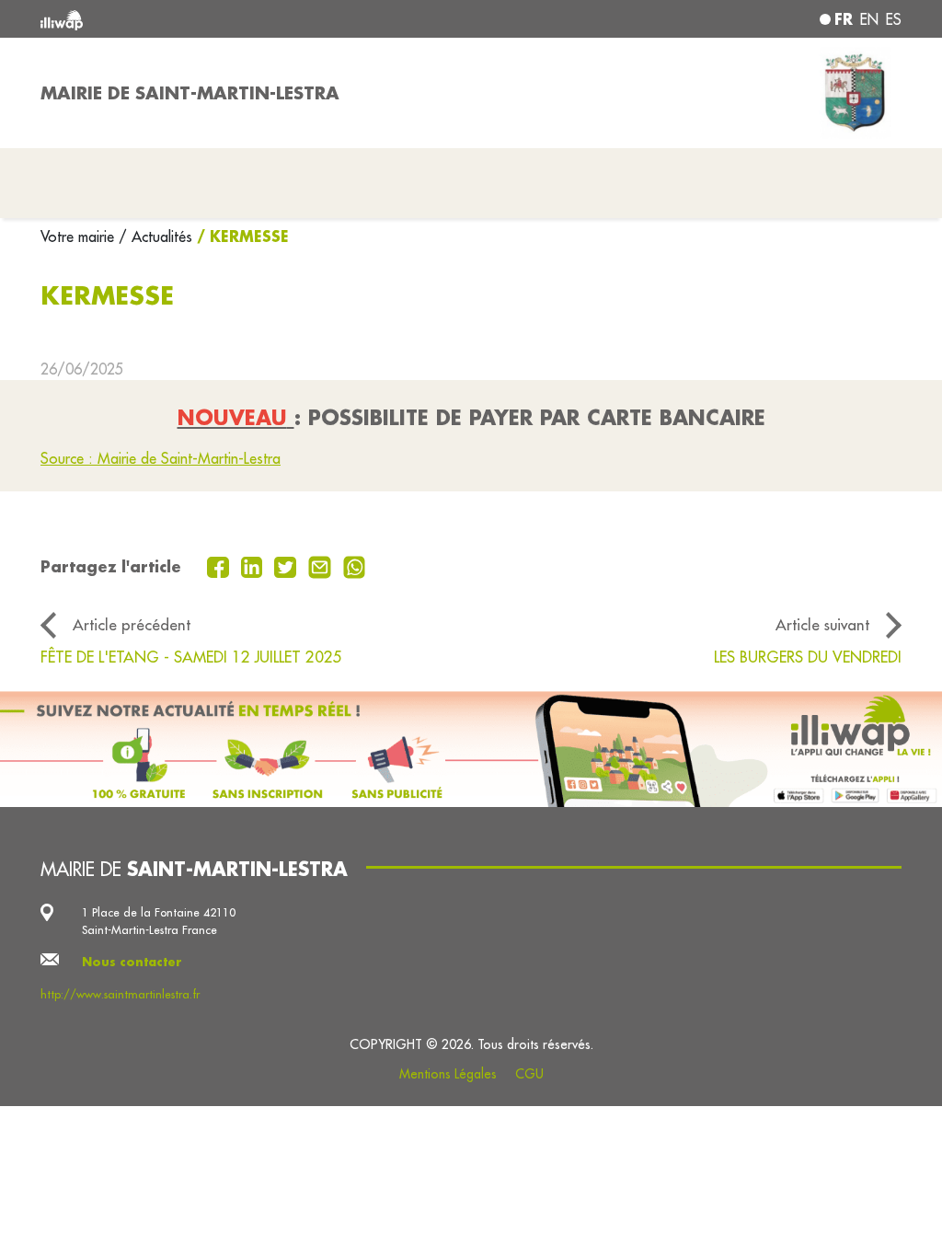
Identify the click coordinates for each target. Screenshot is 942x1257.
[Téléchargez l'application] (471, 749)
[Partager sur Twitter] (287, 565)
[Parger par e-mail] (321, 565)
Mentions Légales (448, 1074)
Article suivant (822, 624)
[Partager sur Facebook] (220, 565)
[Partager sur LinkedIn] (254, 565)
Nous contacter (132, 961)
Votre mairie (79, 236)
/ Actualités (155, 236)
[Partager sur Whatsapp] (354, 565)
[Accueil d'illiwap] (213, 19)
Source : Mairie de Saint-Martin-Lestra (160, 458)
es (894, 19)
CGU (529, 1074)
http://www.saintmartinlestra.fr (120, 993)
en (869, 19)
